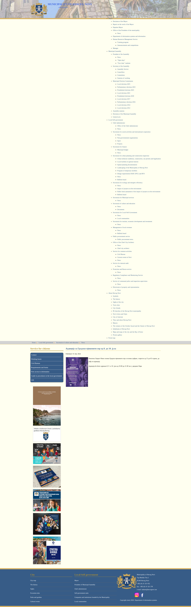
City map (33, 580)
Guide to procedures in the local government (46, 376)
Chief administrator (80, 589)
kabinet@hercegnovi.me (149, 589)
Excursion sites (35, 593)
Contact (33, 355)
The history (33, 585)
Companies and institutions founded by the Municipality (92, 597)
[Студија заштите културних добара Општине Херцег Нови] (46, 406)
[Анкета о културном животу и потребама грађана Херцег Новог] (46, 434)
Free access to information (40, 372)
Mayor (76, 580)
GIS (32, 380)
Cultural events (35, 601)
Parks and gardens (36, 597)
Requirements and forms (39, 367)
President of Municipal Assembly (84, 585)
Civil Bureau (35, 363)
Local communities (80, 601)
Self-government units (81, 593)
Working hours (36, 359)
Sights (32, 589)
